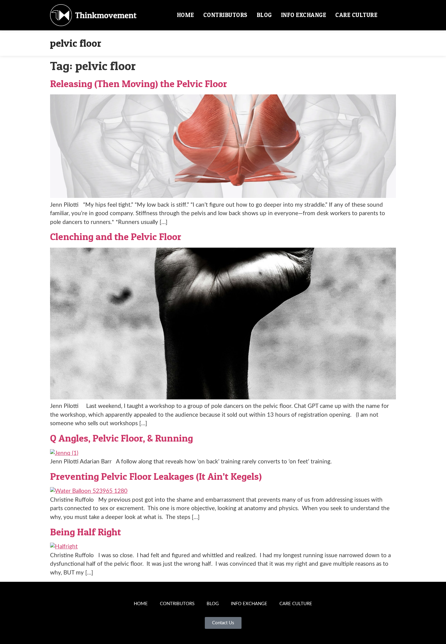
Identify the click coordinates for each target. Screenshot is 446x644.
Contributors (225, 15)
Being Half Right (85, 532)
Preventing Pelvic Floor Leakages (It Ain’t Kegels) (156, 476)
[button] (389, 15)
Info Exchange (303, 15)
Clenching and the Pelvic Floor (115, 236)
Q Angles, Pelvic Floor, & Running (121, 438)
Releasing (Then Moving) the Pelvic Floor (138, 84)
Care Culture (356, 15)
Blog (264, 15)
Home (185, 15)
